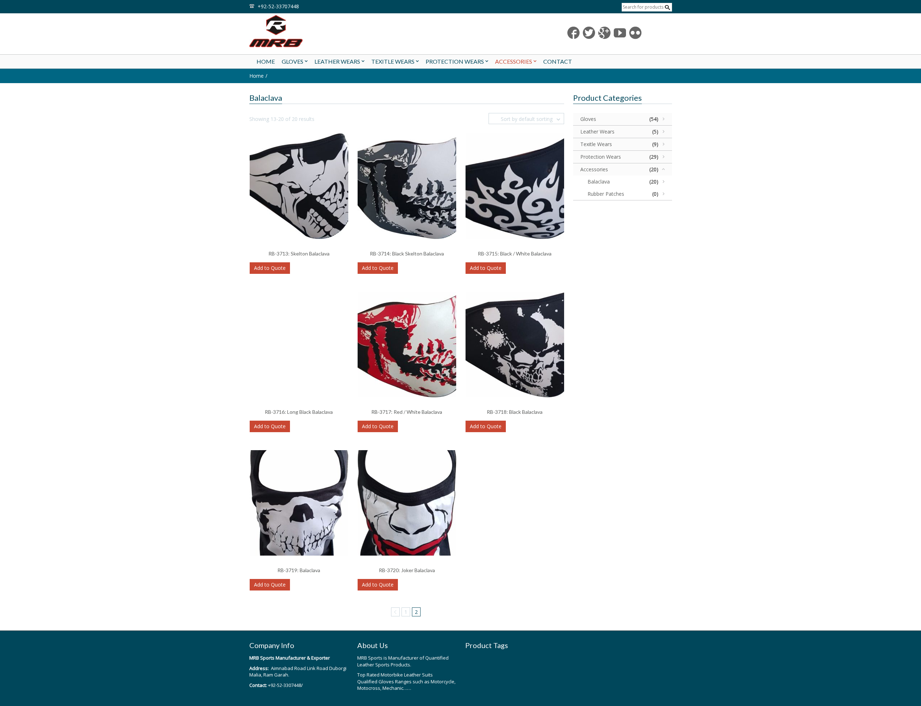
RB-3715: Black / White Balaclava (515, 253)
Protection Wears (600, 156)
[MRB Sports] (316, 31)
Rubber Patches (605, 193)
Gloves (588, 119)
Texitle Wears (596, 144)
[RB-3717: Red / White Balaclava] (407, 343)
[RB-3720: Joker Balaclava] (407, 502)
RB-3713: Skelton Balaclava (299, 253)
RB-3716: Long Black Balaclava (299, 412)
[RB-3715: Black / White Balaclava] (515, 185)
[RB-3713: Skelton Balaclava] (299, 185)
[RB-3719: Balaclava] (299, 502)
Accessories (594, 169)
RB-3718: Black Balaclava (515, 412)
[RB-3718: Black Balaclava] (515, 343)
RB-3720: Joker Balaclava (407, 570)
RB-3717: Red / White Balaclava (406, 412)
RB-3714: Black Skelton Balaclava (407, 253)
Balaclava (598, 181)
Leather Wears (597, 131)
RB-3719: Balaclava (298, 570)
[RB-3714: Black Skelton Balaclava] (407, 185)
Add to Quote (270, 267)
